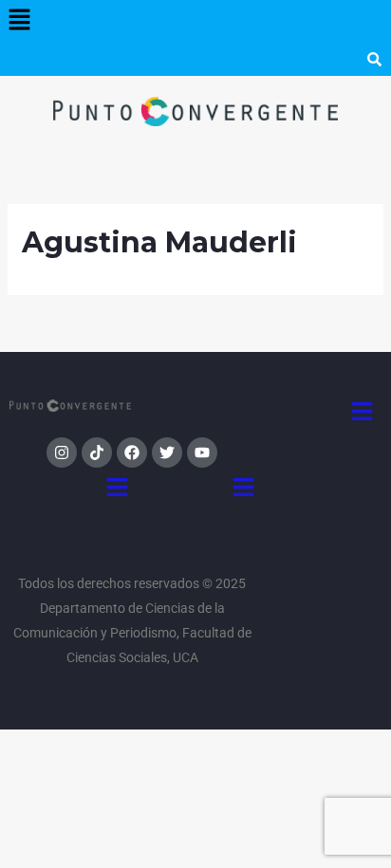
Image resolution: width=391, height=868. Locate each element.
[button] (19, 21)
